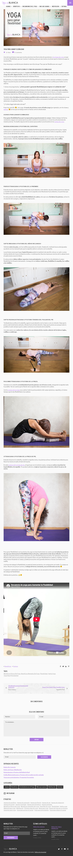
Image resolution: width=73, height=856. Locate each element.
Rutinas (64, 6)
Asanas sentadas (47, 804)
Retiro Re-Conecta (9, 767)
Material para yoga (9, 808)
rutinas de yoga (59, 122)
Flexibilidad (43, 674)
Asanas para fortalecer (34, 804)
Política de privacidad (40, 852)
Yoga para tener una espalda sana (53, 687)
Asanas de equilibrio (10, 803)
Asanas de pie (46, 803)
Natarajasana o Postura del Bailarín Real (17, 772)
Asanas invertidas (20, 804)
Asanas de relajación (57, 803)
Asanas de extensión (23, 803)
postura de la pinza (14, 390)
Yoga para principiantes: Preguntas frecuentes (19, 777)
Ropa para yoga (43, 808)
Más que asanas (44, 6)
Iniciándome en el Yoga (29, 6)
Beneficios (16, 6)
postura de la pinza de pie (16, 465)
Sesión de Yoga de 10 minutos (58, 808)
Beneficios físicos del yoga (12, 674)
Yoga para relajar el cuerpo (57, 810)
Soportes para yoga (10, 810)
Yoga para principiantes (11, 675)
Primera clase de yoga (31, 808)
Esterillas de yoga (45, 806)
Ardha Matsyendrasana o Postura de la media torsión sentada (24, 775)
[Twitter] (59, 850)
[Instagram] (68, 850)
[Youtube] (65, 850)
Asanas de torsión (9, 804)
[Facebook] (62, 850)
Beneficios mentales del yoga (30, 674)
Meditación (55, 6)
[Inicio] (10, 3)
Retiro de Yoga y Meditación (13, 770)
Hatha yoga (51, 674)
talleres (6, 109)
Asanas (8, 6)
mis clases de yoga (58, 57)
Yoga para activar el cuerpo (25, 810)
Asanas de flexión (35, 803)
